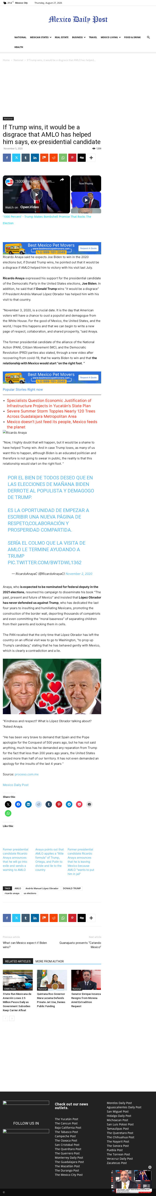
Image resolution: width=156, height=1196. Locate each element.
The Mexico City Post (69, 1175)
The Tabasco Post (66, 1132)
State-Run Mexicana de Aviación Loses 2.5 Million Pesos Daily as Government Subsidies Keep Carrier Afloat (17, 1002)
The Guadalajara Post (69, 1162)
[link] (9, 182)
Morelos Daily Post (119, 1103)
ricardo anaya (12, 893)
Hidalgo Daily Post (119, 1116)
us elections (30, 893)
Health (18, 47)
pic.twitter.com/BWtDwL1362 (44, 562)
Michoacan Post (117, 1120)
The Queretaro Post (120, 1133)
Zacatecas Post (117, 1163)
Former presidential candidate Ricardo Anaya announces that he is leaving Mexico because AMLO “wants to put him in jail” (81, 862)
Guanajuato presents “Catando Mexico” (80, 945)
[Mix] (44, 158)
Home (6, 60)
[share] (62, 179)
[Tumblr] (26, 158)
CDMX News (10, 988)
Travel (93, 37)
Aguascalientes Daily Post (124, 1107)
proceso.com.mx (27, 774)
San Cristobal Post (67, 1145)
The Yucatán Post (66, 1119)
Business (77, 37)
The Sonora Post (118, 1146)
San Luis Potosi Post (120, 1124)
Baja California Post (68, 1127)
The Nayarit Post (118, 1141)
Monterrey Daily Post (69, 1157)
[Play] (86, 200)
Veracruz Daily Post (120, 1159)
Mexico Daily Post (15, 785)
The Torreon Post (118, 1154)
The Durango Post (67, 1170)
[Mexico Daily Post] (78, 19)
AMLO (18, 888)
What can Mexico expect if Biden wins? (25, 945)
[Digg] (82, 158)
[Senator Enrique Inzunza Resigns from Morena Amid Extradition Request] (86, 980)
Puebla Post (115, 1150)
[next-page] (11, 1018)
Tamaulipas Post (118, 1129)
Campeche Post (65, 1136)
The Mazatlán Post (67, 1166)
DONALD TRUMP (72, 888)
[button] (148, 37)
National (20, 37)
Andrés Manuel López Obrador (42, 888)
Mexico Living (109, 37)
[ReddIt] (54, 158)
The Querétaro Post (68, 1149)
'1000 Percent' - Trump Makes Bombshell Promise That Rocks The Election (35, 181)
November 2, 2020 (79, 574)
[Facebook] (7, 158)
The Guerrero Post (67, 1153)
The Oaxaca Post (66, 1140)
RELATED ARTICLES (18, 961)
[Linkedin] (35, 158)
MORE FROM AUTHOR (50, 961)
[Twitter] (16, 158)
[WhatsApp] (63, 158)
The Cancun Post (66, 1123)
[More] (91, 158)
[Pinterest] (72, 158)
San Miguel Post (118, 1111)
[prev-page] (5, 1018)
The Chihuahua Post (120, 1137)
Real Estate (61, 37)
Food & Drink (132, 37)
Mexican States (39, 37)
